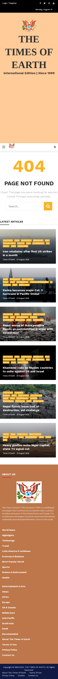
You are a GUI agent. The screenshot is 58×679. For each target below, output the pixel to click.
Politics (21, 243)
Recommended (38, 243)
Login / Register (9, 3)
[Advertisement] (29, 113)
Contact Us (8, 655)
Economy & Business (13, 556)
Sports (6, 567)
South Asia (20, 320)
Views (13, 246)
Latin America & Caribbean (16, 551)
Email (17, 240)
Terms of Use (9, 644)
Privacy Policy (9, 650)
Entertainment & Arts (13, 586)
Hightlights (26, 240)
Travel (5, 546)
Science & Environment (39, 282)
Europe (6, 602)
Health (5, 577)
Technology (8, 540)
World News (23, 246)
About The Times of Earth (16, 639)
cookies (21, 675)
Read (28, 243)
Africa (6, 434)
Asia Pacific (8, 240)
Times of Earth (9, 259)
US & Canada (9, 607)
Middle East (38, 240)
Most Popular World (13, 561)
